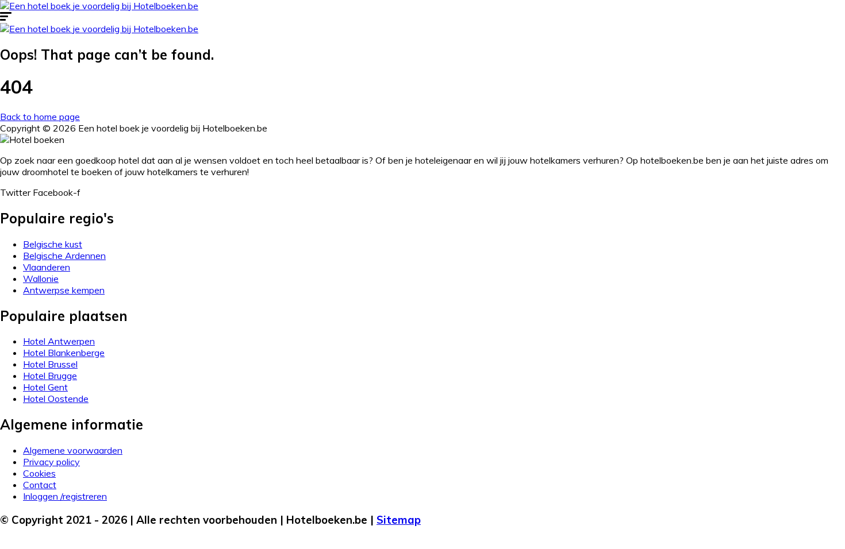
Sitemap (399, 520)
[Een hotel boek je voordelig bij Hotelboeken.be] (99, 5)
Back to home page (40, 116)
